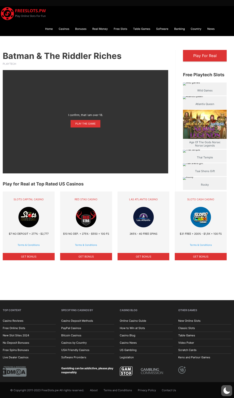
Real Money (100, 29)
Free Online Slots (14, 328)
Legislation (127, 357)
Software (162, 29)
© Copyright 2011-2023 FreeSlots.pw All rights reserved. (47, 390)
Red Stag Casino (86, 199)
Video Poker (186, 342)
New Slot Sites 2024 (16, 335)
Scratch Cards (187, 350)
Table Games (141, 29)
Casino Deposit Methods (77, 320)
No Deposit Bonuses (16, 342)
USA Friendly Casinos (75, 350)
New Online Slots (189, 320)
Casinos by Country (74, 342)
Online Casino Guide (133, 320)
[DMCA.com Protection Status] (15, 371)
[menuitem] (49, 28)
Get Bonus (28, 256)
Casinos (64, 29)
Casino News (128, 342)
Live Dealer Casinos (16, 357)
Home (49, 29)
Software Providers (73, 357)
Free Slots (120, 29)
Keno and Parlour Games (194, 357)
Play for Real (205, 55)
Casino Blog (127, 335)
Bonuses (80, 29)
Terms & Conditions (29, 244)
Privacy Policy (147, 390)
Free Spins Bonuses (16, 350)
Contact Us (169, 390)
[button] (226, 390)
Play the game (85, 123)
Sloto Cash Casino (200, 199)
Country (196, 29)
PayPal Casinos (71, 328)
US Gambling (128, 350)
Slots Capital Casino (29, 199)
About (94, 390)
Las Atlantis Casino (143, 199)
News (211, 29)
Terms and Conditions (117, 390)
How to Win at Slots (132, 328)
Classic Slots (186, 328)
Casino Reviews (13, 320)
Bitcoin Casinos (71, 335)
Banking (179, 29)
